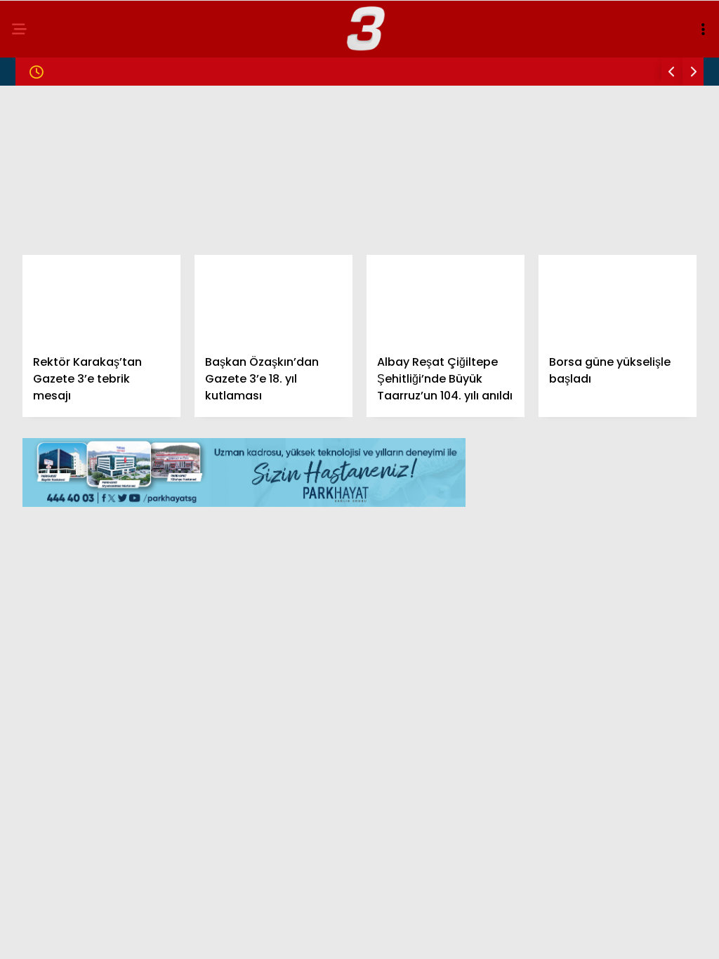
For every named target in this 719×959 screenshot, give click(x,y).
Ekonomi (43, 229)
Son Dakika (51, 144)
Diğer (35, 371)
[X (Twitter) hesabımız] (201, 936)
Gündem (42, 115)
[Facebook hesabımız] (102, 936)
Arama (588, 68)
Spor (34, 258)
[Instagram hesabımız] (301, 936)
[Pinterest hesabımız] (401, 936)
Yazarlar (46, 315)
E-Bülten (44, 343)
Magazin (44, 172)
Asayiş (38, 286)
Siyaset (41, 201)
